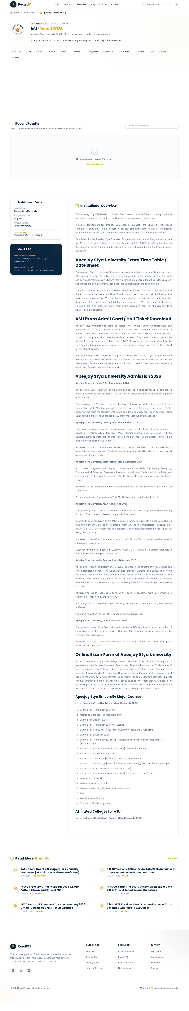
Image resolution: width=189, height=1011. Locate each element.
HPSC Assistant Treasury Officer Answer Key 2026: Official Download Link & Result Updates (53, 906)
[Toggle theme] (176, 4)
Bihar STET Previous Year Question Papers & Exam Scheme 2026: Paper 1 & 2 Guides (139, 906)
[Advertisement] (93, 88)
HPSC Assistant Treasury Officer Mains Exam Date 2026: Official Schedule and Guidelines (139, 888)
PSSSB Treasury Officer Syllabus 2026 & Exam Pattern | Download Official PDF (50, 888)
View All (173, 858)
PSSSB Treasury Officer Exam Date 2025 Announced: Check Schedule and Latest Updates (141, 870)
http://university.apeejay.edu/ (27, 235)
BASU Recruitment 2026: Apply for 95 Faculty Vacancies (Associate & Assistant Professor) (49, 870)
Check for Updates (94, 164)
